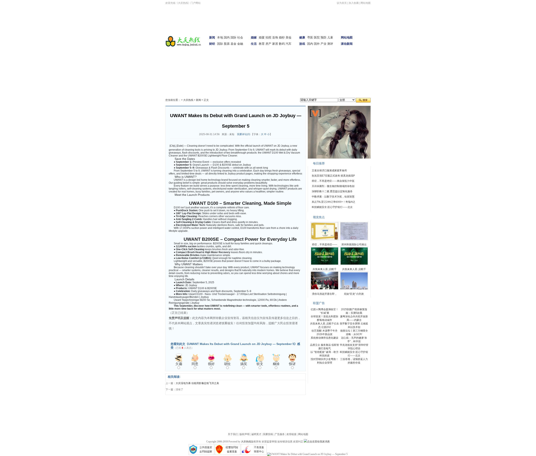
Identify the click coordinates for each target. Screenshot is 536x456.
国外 (317, 43)
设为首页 (342, 2)
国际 (233, 37)
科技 (206, 57)
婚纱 (282, 37)
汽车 (288, 43)
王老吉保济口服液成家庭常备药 (329, 170)
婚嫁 (254, 37)
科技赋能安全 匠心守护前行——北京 (332, 207)
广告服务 (280, 434)
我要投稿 (268, 434)
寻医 (310, 37)
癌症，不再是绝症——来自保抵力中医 (333, 180)
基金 (233, 43)
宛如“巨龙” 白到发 (354, 293)
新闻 (212, 37)
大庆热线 (188, 100)
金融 (240, 43)
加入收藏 (354, 2)
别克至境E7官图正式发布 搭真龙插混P (333, 175)
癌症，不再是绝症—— (324, 244)
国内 (227, 37)
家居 (275, 43)
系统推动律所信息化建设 (324, 337)
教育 (262, 43)
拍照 (268, 37)
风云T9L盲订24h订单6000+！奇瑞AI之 (333, 201)
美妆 (288, 37)
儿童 (330, 37)
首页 (365, 34)
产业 (323, 43)
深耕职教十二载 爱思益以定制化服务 (332, 191)
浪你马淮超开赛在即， (324, 293)
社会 (240, 37)
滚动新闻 (347, 43)
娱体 (365, 45)
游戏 (302, 43)
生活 (254, 43)
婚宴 (262, 37)
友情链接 (291, 434)
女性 (195, 57)
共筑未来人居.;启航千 (324, 269)
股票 (227, 43)
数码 (282, 43)
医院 (317, 37)
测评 (330, 43)
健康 (302, 37)
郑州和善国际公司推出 (354, 244)
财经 (212, 43)
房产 (268, 43)
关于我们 (233, 434)
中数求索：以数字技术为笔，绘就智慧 (333, 196)
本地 (220, 37)
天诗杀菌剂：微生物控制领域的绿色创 (333, 186)
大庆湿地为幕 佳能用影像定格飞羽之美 (197, 383)
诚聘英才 (256, 434)
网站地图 (366, 2)
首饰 (275, 37)
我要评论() (243, 134)
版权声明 (245, 434)
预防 (323, 37)
